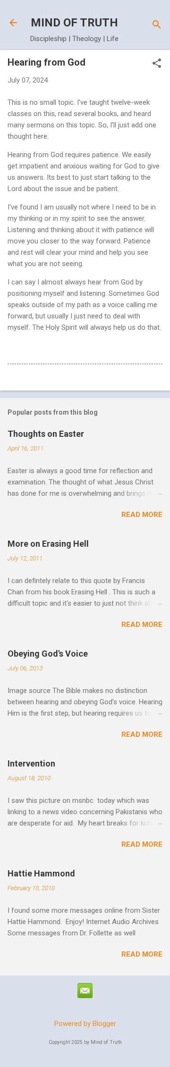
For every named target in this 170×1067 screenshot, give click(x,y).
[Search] (156, 25)
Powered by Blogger (85, 1023)
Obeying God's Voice (48, 654)
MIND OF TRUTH (74, 22)
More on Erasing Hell (48, 544)
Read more (141, 514)
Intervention (31, 763)
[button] (156, 64)
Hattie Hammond (41, 873)
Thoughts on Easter (46, 434)
